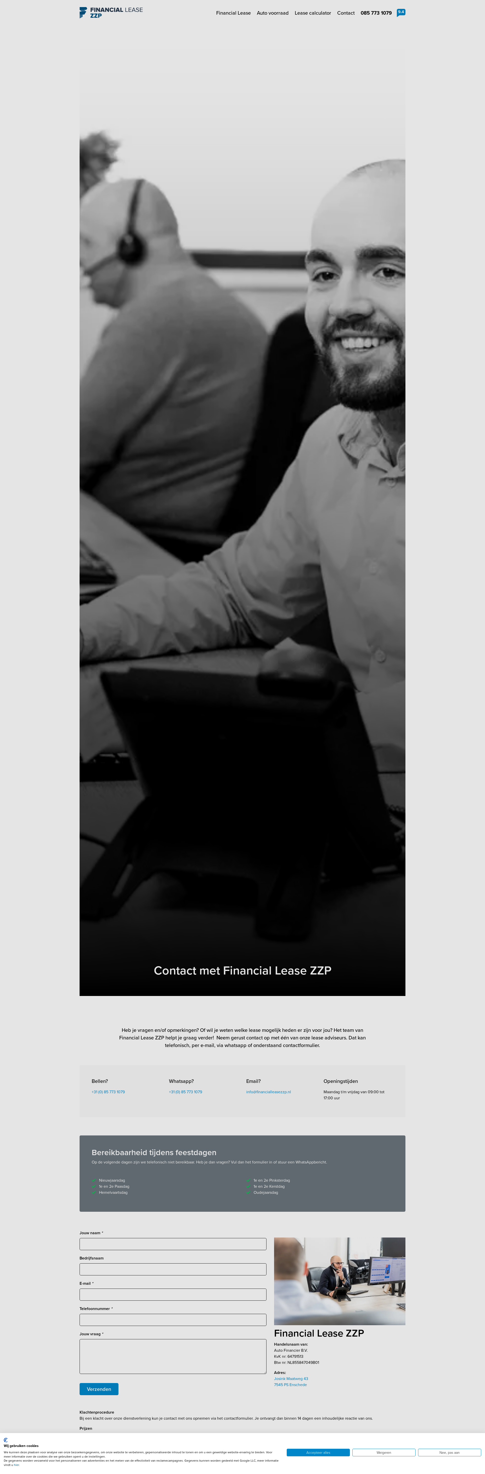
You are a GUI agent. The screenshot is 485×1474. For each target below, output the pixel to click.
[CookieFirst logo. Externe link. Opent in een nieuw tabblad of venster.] (6, 1440)
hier (16, 1465)
